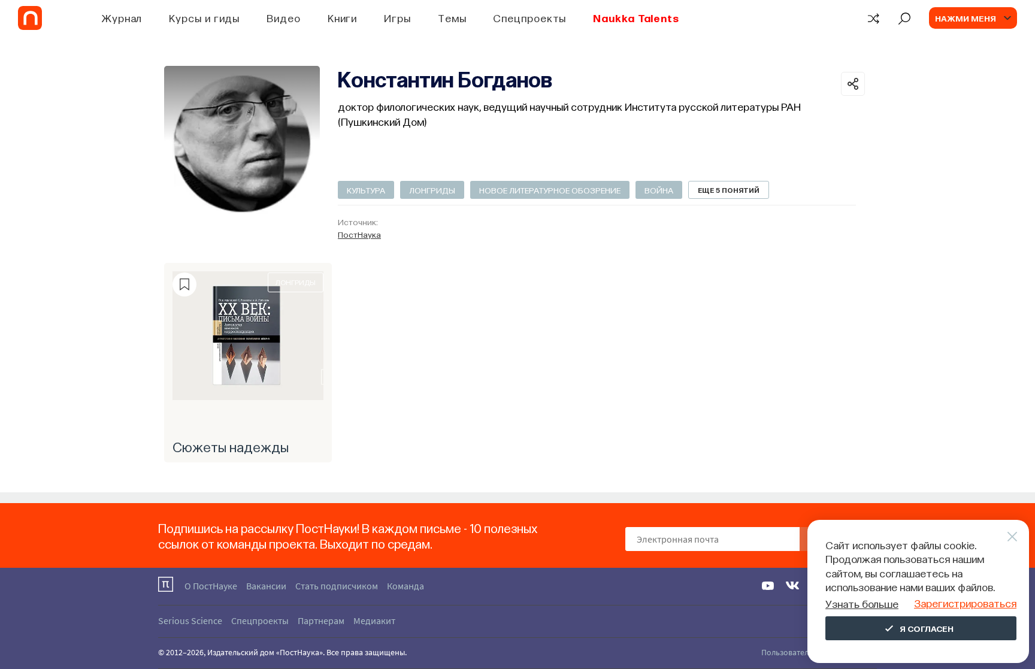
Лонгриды (432, 190)
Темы (452, 17)
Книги (343, 17)
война (658, 190)
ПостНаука (359, 234)
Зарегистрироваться (965, 603)
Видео (284, 17)
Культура (366, 190)
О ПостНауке (210, 586)
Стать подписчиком (336, 586)
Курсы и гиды (204, 17)
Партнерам (321, 620)
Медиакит (374, 620)
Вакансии (266, 586)
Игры (397, 17)
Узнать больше (861, 603)
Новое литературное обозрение (550, 190)
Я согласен (927, 628)
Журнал (122, 17)
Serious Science (190, 620)
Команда (405, 586)
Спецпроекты (529, 17)
